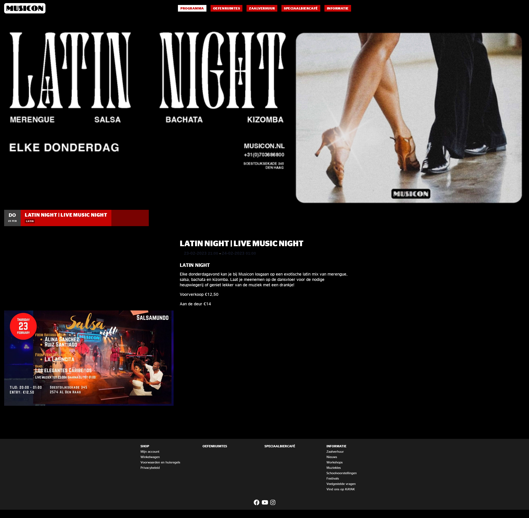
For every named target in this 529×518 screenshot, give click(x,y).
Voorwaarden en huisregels (160, 462)
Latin (29, 221)
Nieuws (331, 457)
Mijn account (150, 451)
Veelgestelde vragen (341, 484)
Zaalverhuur (262, 8)
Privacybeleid (150, 467)
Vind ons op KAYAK (340, 489)
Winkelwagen (150, 457)
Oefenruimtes (226, 8)
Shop (145, 446)
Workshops (334, 462)
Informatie (338, 8)
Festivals (332, 478)
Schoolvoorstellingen (341, 473)
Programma (192, 8)
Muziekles (333, 467)
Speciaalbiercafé (301, 8)
